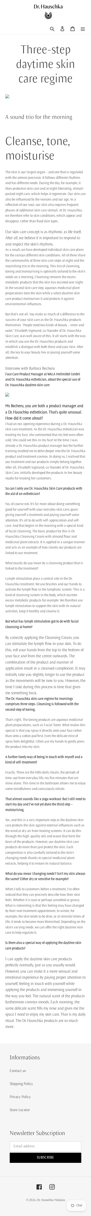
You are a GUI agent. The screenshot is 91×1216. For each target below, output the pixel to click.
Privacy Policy (20, 1097)
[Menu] (83, 28)
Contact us (18, 1071)
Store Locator (20, 1110)
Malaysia (59, 1200)
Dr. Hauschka (45, 1200)
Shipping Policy (21, 1084)
